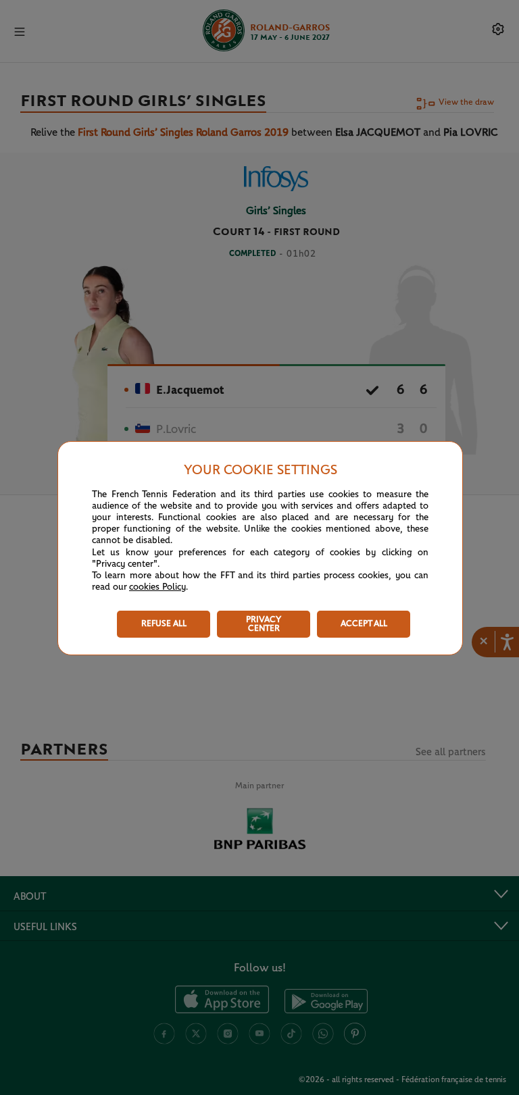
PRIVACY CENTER (263, 624)
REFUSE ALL (164, 623)
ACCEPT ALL (364, 623)
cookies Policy (157, 587)
